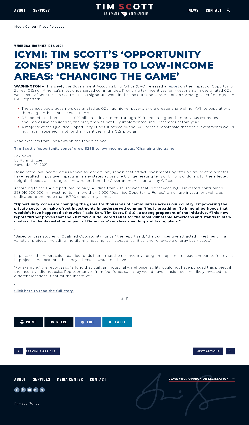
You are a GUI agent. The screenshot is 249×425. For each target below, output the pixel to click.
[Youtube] (29, 390)
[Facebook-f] (17, 390)
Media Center (25, 26)
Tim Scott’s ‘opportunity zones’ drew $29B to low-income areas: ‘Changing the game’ (95, 149)
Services (41, 10)
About (20, 10)
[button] (228, 10)
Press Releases (51, 26)
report (173, 86)
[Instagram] (35, 390)
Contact (214, 10)
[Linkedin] (42, 390)
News (193, 10)
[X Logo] (23, 390)
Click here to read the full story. (44, 291)
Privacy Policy (27, 404)
